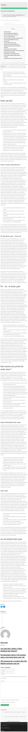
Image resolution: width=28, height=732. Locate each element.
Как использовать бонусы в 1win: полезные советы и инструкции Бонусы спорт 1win (13, 656)
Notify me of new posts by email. (8, 702)
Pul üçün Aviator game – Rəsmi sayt (11, 34)
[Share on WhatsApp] (3, 624)
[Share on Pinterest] (3, 620)
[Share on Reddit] (3, 621)
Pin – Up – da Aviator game (9, 36)
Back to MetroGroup (5, 727)
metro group (7, 22)
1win (1, 611)
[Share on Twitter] (3, 616)
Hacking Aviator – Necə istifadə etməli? (11, 53)
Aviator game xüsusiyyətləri (9, 52)
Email (2, 672)
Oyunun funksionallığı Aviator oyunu (11, 39)
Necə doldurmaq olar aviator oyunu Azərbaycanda (14, 50)
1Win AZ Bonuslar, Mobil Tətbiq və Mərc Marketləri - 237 (14, 15)
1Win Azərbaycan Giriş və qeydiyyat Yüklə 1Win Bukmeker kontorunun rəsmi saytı (14, 662)
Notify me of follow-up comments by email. (10, 700)
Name (2, 670)
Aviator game (6, 41)
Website (2, 674)
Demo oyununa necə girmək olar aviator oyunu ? (13, 38)
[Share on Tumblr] (3, 623)
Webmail (2, 730)
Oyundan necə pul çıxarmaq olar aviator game (13, 58)
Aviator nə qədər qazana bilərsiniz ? (11, 33)
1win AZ (4, 611)
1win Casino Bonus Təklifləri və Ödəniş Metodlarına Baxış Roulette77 (11, 649)
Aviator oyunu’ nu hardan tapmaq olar (11, 44)
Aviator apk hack (7, 31)
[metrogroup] (3, 4)
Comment (2, 681)
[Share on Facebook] (3, 615)
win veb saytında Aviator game (10, 42)
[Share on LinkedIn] (3, 618)
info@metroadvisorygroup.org (13, 721)
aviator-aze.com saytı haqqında (10, 48)
